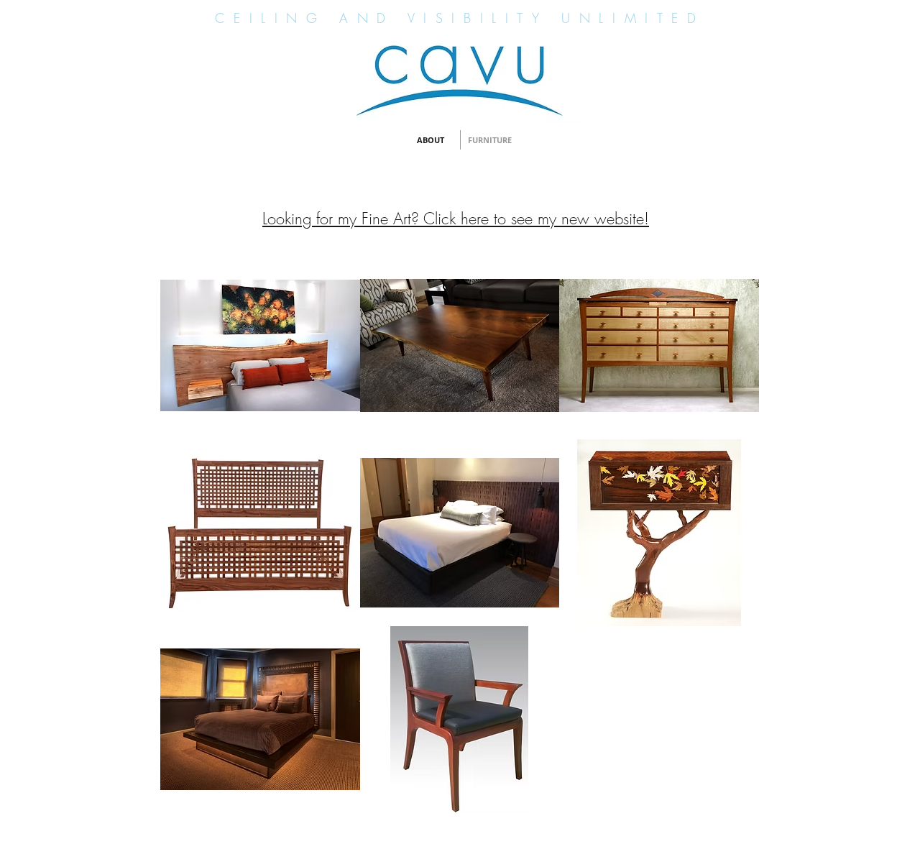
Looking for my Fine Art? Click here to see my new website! (455, 218)
